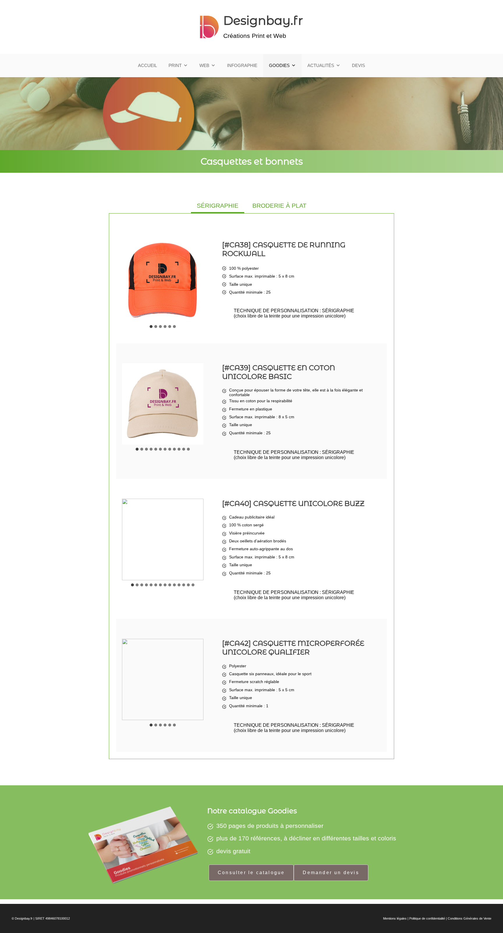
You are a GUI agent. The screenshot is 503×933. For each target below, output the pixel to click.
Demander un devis (331, 872)
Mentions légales (395, 918)
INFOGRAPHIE (242, 65)
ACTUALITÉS (320, 65)
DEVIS (358, 65)
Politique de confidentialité (427, 918)
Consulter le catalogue (251, 872)
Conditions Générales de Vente (469, 918)
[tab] (217, 206)
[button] (162, 281)
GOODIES (279, 65)
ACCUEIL (147, 65)
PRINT (175, 65)
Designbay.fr (263, 20)
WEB (204, 65)
